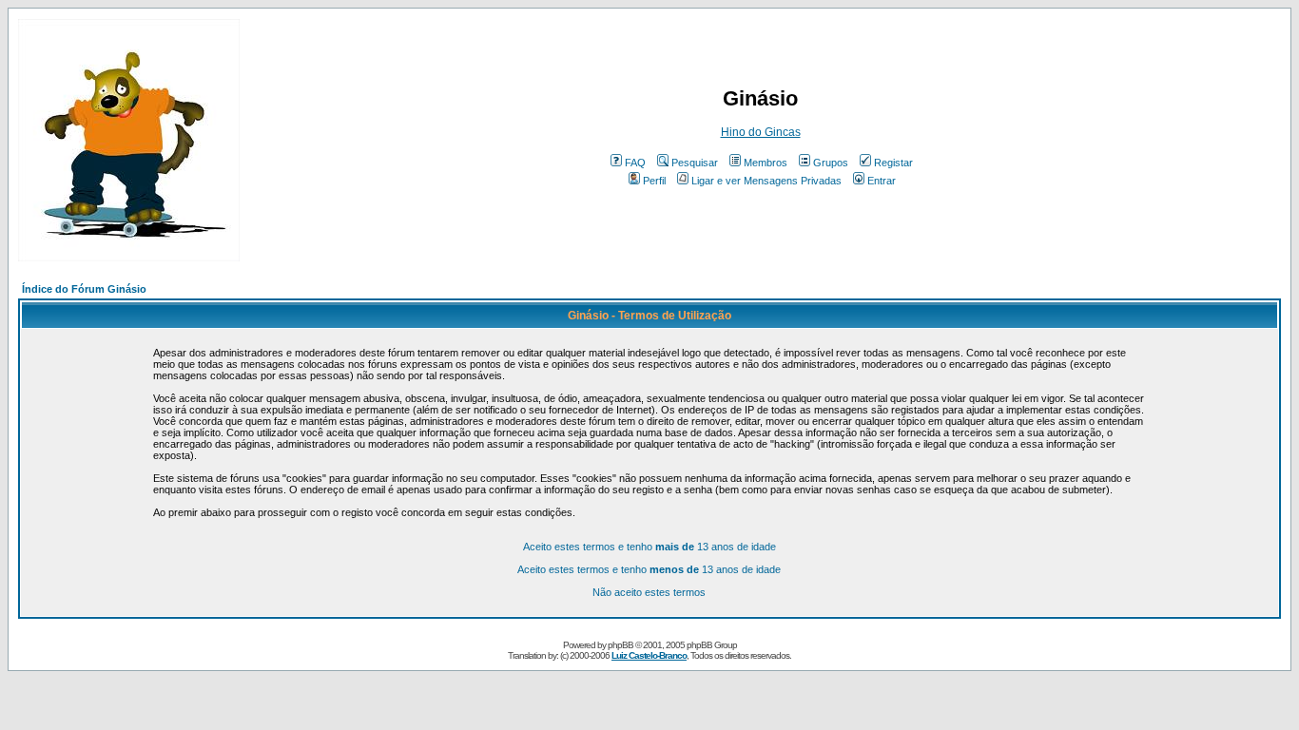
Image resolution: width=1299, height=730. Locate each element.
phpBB (620, 645)
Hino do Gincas (761, 132)
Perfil (654, 180)
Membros (765, 162)
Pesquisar (694, 162)
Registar (893, 162)
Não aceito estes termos (649, 592)
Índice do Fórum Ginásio (84, 289)
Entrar (881, 180)
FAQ (635, 162)
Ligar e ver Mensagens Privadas (766, 180)
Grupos (830, 162)
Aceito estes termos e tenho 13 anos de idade (649, 546)
